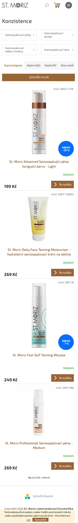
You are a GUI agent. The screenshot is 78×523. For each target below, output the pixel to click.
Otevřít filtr (39, 77)
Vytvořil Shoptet (43, 496)
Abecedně (67, 65)
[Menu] (68, 5)
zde (28, 520)
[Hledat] (47, 5)
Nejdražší (50, 65)
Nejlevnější (33, 65)
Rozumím (40, 519)
